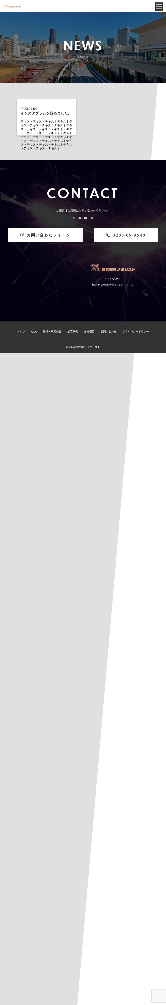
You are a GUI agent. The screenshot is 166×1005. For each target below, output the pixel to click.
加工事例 (72, 331)
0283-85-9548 (129, 235)
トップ (21, 331)
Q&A (34, 331)
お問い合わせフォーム (48, 234)
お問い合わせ (108, 331)
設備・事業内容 (52, 331)
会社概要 (89, 331)
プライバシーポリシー (135, 331)
